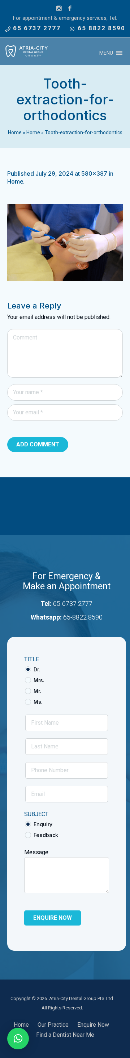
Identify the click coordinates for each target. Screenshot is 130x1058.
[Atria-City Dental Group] (26, 51)
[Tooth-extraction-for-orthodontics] (65, 242)
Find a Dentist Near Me (65, 1034)
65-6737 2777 (72, 603)
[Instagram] (59, 8)
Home (15, 132)
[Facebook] (70, 8)
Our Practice (53, 1024)
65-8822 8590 (83, 617)
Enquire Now (93, 1024)
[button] (106, 53)
